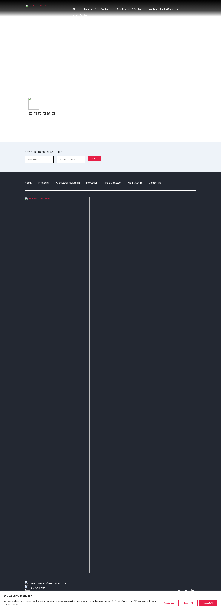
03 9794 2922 (38, 587)
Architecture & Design (129, 9)
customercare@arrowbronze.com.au (50, 583)
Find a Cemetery (169, 9)
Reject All (188, 602)
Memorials (88, 9)
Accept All (208, 602)
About (76, 9)
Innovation (151, 9)
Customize (169, 602)
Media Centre (80, 15)
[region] (110, 600)
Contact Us (155, 182)
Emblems (105, 9)
